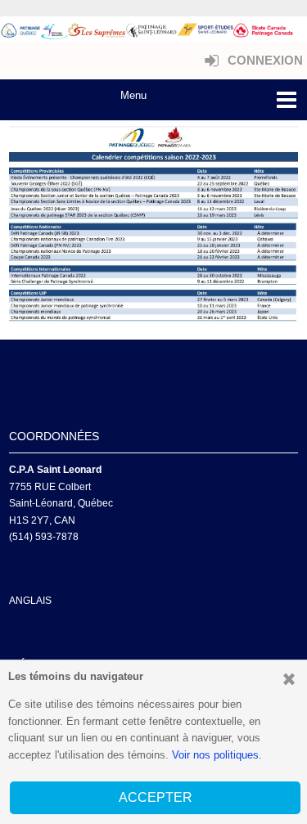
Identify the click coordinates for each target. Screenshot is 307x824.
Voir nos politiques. (217, 755)
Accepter (155, 797)
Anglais (30, 601)
